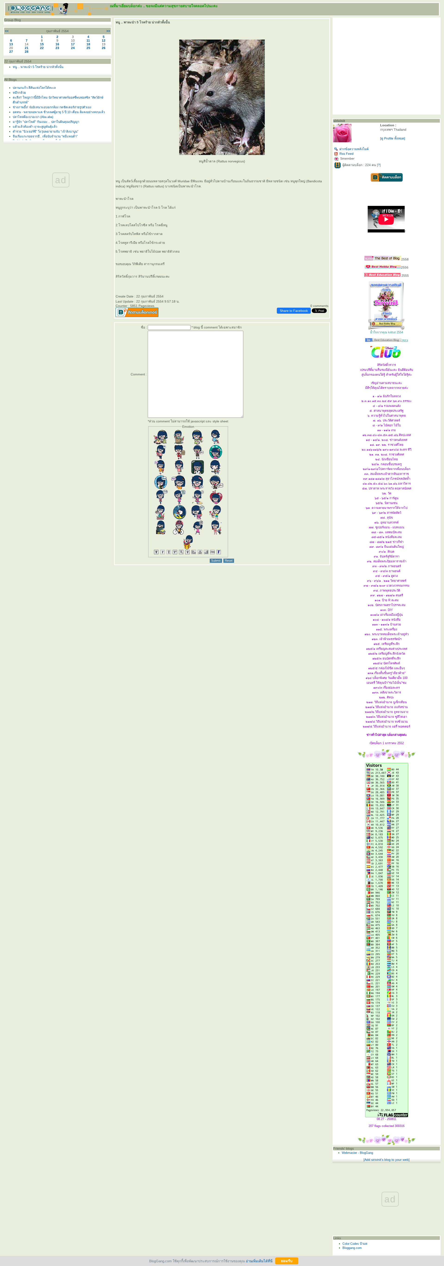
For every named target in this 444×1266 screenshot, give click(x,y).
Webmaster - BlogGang (357, 1153)
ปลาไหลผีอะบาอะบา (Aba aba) (33, 117)
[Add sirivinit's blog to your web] (387, 1159)
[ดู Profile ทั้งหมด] (392, 138)
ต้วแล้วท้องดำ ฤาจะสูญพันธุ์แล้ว (35, 126)
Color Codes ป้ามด (354, 1243)
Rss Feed (346, 153)
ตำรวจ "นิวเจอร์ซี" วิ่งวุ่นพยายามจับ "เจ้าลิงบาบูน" (45, 131)
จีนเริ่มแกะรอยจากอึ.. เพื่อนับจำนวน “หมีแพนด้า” (45, 136)
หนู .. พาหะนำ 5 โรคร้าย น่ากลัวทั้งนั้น (38, 67)
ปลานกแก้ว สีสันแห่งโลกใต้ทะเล (34, 88)
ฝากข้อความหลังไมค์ (354, 149)
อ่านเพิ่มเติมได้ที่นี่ (259, 1261)
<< (7, 31)
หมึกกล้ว (19, 92)
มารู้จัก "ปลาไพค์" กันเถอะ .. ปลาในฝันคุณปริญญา (46, 122)
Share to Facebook (294, 311)
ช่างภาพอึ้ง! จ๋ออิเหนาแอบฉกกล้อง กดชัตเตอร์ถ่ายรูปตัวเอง (52, 107)
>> (108, 31)
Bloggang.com (352, 1248)
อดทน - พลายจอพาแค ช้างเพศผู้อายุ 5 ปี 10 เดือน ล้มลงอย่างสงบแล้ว (59, 112)
